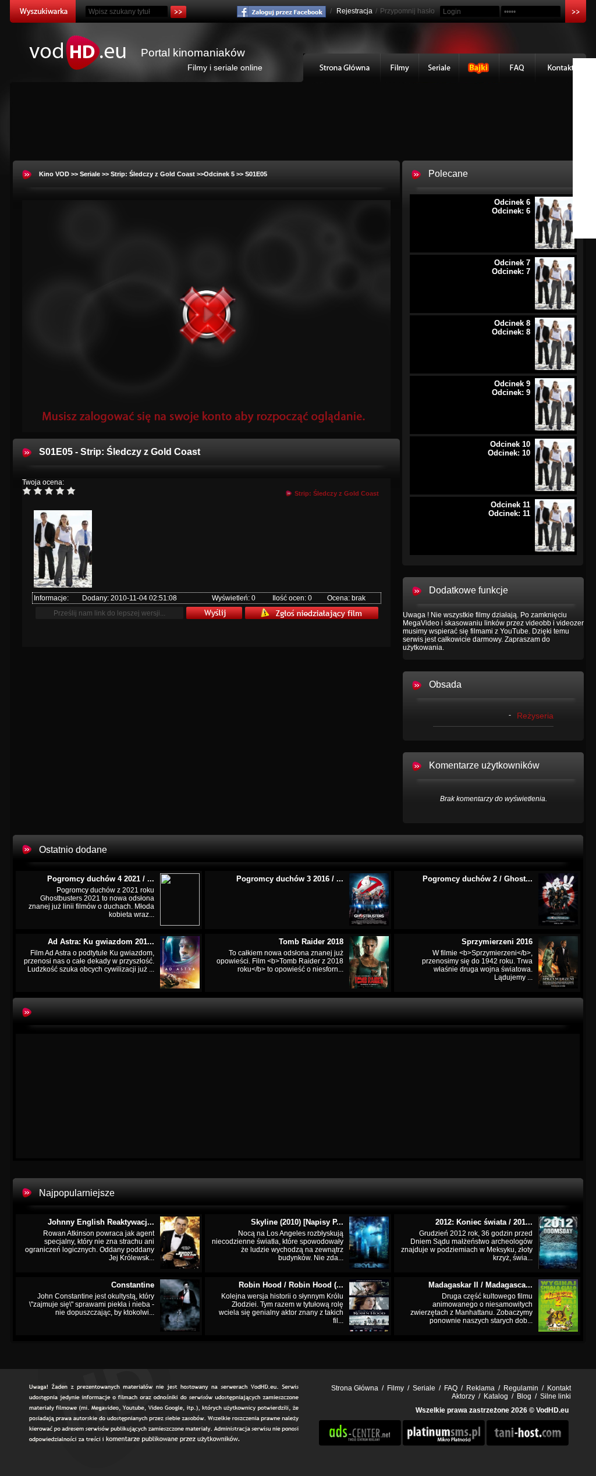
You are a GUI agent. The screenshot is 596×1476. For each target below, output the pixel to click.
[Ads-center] (360, 1443)
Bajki (479, 68)
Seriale (439, 68)
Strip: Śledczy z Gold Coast (153, 173)
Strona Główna (342, 68)
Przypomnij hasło (407, 11)
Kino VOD (54, 173)
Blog (524, 1396)
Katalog (496, 1396)
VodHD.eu (552, 1410)
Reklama (480, 1388)
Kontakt (560, 68)
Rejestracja (354, 11)
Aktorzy (463, 1396)
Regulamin (520, 1388)
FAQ (517, 68)
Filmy (400, 68)
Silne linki (555, 1396)
